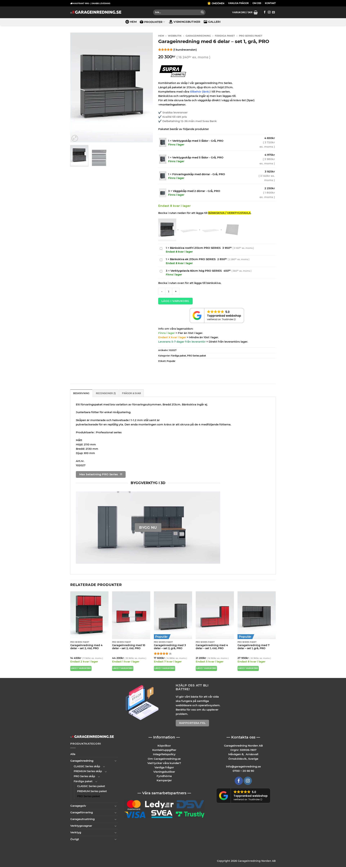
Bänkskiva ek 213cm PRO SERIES (193, 259)
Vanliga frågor (164, 767)
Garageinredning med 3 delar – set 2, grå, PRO (170, 647)
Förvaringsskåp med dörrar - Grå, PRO (198, 174)
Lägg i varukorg (175, 301)
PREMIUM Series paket (92, 791)
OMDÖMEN (218, 3)
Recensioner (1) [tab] (106, 393)
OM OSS (256, 3)
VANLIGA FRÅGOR (238, 3)
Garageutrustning (82, 819)
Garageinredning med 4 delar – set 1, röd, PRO (212, 647)
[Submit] (202, 12)
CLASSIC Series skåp (87, 766)
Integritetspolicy (164, 754)
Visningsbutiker (187, 21)
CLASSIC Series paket (91, 786)
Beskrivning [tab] (81, 393)
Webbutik (174, 35)
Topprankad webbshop (224, 316)
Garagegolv (78, 805)
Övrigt (74, 839)
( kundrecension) (185, 49)
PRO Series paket (250, 35)
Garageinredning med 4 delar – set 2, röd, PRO (86, 647)
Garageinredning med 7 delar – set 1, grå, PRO (254, 647)
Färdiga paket (225, 35)
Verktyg (75, 832)
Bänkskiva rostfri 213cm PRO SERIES (195, 248)
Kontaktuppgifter (164, 750)
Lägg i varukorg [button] (81, 668)
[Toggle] (115, 761)
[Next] (146, 87)
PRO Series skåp (84, 776)
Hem (133, 21)
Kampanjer (164, 780)
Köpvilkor (164, 745)
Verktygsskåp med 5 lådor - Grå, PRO (197, 157)
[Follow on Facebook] (264, 12)
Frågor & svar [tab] (131, 393)
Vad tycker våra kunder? (164, 763)
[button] (245, 12)
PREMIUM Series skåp (88, 771)
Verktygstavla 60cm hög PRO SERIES (196, 270)
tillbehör (196, 91)
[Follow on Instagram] (269, 12)
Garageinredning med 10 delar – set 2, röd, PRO (128, 647)
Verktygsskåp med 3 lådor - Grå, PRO (197, 140)
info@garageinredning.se (243, 766)
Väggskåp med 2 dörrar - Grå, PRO (196, 191)
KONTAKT (270, 3)
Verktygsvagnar (81, 825)
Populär (171, 361)
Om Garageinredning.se (164, 758)
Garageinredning (198, 35)
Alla (72, 754)
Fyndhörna (164, 776)
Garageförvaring (81, 812)
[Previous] (76, 87)
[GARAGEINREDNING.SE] (95, 12)
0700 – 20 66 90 (243, 770)
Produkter (153, 22)
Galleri (214, 21)
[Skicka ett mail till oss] (273, 12)
